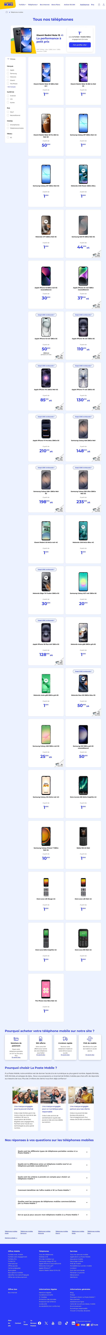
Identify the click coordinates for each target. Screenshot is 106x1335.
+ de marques (11, 87)
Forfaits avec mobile (15, 1254)
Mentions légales (45, 1293)
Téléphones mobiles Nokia (78, 1232)
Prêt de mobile (75, 1264)
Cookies (44, 1297)
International (12, 1264)
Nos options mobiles (15, 1273)
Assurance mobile (76, 1259)
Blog (72, 1293)
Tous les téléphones (46, 1254)
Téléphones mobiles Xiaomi (62, 1232)
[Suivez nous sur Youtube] (53, 1323)
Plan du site (9, 1323)
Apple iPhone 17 (44, 1268)
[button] (53, 1238)
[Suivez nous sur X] (46, 1323)
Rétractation (74, 1275)
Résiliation (74, 1277)
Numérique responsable (78, 1308)
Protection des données (47, 1299)
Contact (18, 1323)
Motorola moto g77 (46, 1266)
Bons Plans (56, 5)
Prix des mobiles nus (46, 1259)
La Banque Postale (33, 1323)
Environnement (75, 1306)
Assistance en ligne (77, 1302)
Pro (92, 5)
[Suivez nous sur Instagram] (60, 1323)
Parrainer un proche (77, 1273)
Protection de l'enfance (47, 1302)
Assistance (84, 5)
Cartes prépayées (14, 1268)
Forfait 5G (11, 1261)
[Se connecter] (103, 5)
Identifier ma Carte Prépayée (18, 1275)
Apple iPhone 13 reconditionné (50, 1264)
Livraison (73, 1268)
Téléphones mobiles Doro (93, 1232)
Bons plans (12, 1270)
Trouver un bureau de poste (80, 1311)
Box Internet (44, 5)
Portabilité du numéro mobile (81, 1266)
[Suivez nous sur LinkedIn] (73, 1323)
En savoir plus (16, 1057)
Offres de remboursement (17, 1277)
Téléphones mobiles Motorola (44, 1232)
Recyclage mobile (76, 1261)
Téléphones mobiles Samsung (26, 1232)
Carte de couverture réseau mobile (82, 1304)
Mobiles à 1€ (43, 1257)
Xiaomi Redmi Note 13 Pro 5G (49, 1270)
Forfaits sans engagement (17, 1257)
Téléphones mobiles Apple (11, 1232)
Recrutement (75, 1299)
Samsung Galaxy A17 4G (47, 1261)
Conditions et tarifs (46, 1295)
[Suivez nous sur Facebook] (39, 1323)
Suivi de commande (77, 1270)
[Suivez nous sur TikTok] (66, 1323)
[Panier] (99, 5)
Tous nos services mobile (79, 1254)
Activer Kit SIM (69, 5)
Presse (72, 1295)
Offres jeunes (13, 1266)
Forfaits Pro (12, 1259)
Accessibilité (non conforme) (49, 1306)
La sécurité (43, 1304)
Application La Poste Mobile (80, 1257)
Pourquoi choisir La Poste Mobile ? (82, 1297)
